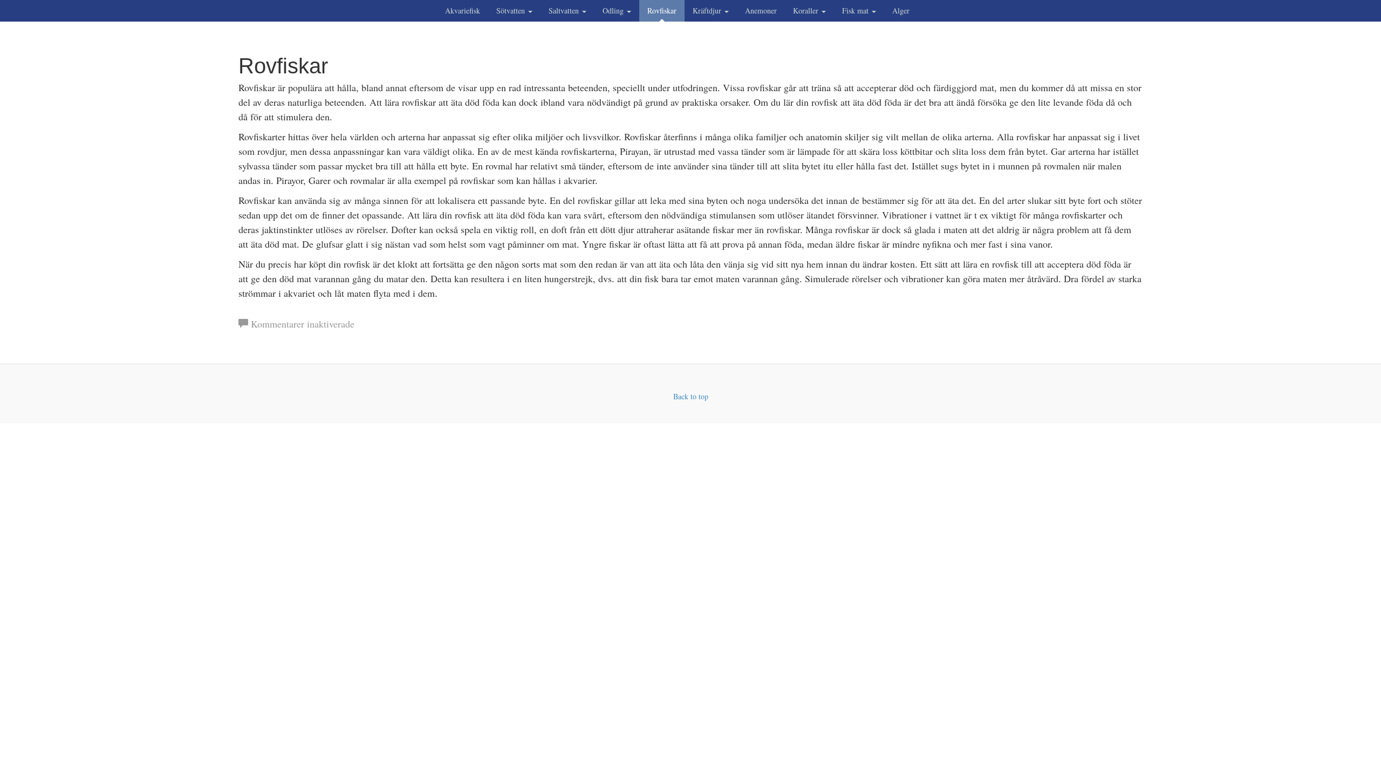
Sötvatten (511, 10)
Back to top (690, 396)
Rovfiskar (661, 10)
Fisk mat (856, 10)
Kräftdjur (708, 10)
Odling (614, 10)
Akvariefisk (462, 10)
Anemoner (761, 10)
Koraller (807, 10)
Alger (901, 10)
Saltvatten (565, 10)
